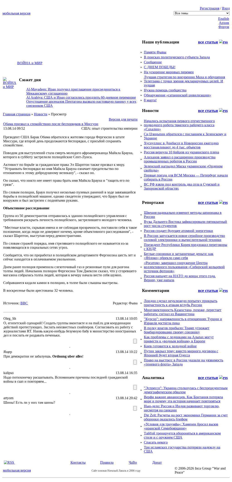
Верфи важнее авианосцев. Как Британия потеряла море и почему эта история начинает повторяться (183, 399)
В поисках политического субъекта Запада (177, 57)
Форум (223, 27)
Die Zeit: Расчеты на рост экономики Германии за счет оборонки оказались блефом (186, 417)
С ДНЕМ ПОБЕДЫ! (159, 67)
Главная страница (16, 114)
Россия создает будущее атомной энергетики (178, 231)
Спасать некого (156, 442)
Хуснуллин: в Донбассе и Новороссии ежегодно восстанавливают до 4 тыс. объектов (181, 145)
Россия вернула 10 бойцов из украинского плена (181, 152)
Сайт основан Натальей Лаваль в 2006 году (116, 470)
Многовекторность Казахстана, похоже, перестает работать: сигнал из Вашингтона (182, 312)
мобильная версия (16, 13)
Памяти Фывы (155, 52)
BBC (24, 303)
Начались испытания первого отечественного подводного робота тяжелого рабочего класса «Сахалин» (179, 125)
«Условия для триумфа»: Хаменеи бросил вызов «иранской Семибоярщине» (181, 426)
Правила (107, 462)
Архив (224, 23)
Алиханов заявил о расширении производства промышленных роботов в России (179, 159)
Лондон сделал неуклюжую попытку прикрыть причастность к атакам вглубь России (180, 303)
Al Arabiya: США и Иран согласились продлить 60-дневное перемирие (81, 97)
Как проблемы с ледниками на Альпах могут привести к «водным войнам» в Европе (179, 339)
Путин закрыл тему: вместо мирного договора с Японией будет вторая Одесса (181, 353)
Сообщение (153, 62)
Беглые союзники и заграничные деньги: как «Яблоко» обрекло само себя (178, 256)
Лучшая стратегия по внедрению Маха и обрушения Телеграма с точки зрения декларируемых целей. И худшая (184, 81)
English (223, 19)
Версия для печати (123, 119)
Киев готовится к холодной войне (170, 346)
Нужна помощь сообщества (165, 90)
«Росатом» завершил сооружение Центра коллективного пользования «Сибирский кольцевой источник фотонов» (184, 267)
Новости (40, 114)
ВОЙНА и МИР (29, 63)
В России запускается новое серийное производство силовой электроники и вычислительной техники (184, 238)
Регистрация (209, 8)
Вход (226, 8)
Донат (157, 462)
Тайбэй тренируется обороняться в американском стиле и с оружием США (182, 435)
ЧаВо (133, 462)
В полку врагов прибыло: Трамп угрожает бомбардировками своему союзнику (176, 330)
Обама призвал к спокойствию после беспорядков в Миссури (50, 124)
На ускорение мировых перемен (169, 72)
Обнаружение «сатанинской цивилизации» (177, 95)
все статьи (208, 42)
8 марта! (150, 100)
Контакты (78, 462)
